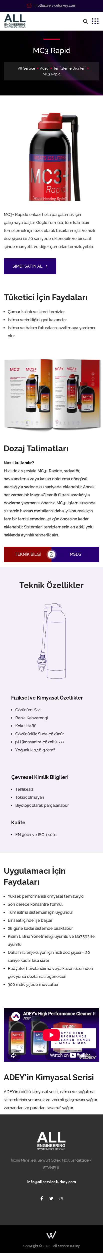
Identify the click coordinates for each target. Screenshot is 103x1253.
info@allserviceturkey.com (55, 6)
